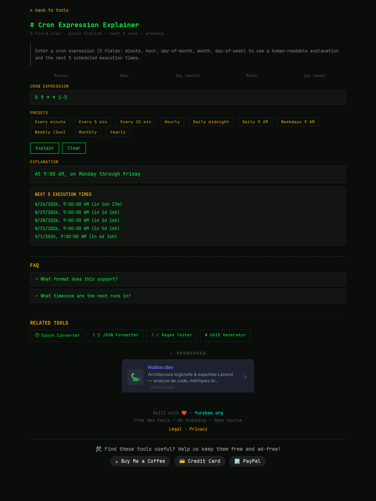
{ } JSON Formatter (116, 334)
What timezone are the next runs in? (86, 296)
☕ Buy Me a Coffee (140, 461)
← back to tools (49, 10)
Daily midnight (211, 121)
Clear (74, 148)
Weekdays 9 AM (298, 121)
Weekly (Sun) (50, 132)
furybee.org (209, 413)
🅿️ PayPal (247, 461)
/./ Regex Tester (171, 334)
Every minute (50, 121)
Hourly (172, 121)
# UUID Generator (225, 334)
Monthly (88, 132)
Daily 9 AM (255, 121)
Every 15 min (135, 121)
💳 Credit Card (199, 461)
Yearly (118, 132)
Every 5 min (93, 121)
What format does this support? (79, 279)
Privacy (198, 429)
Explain (45, 148)
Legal (175, 429)
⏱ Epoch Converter (57, 335)
